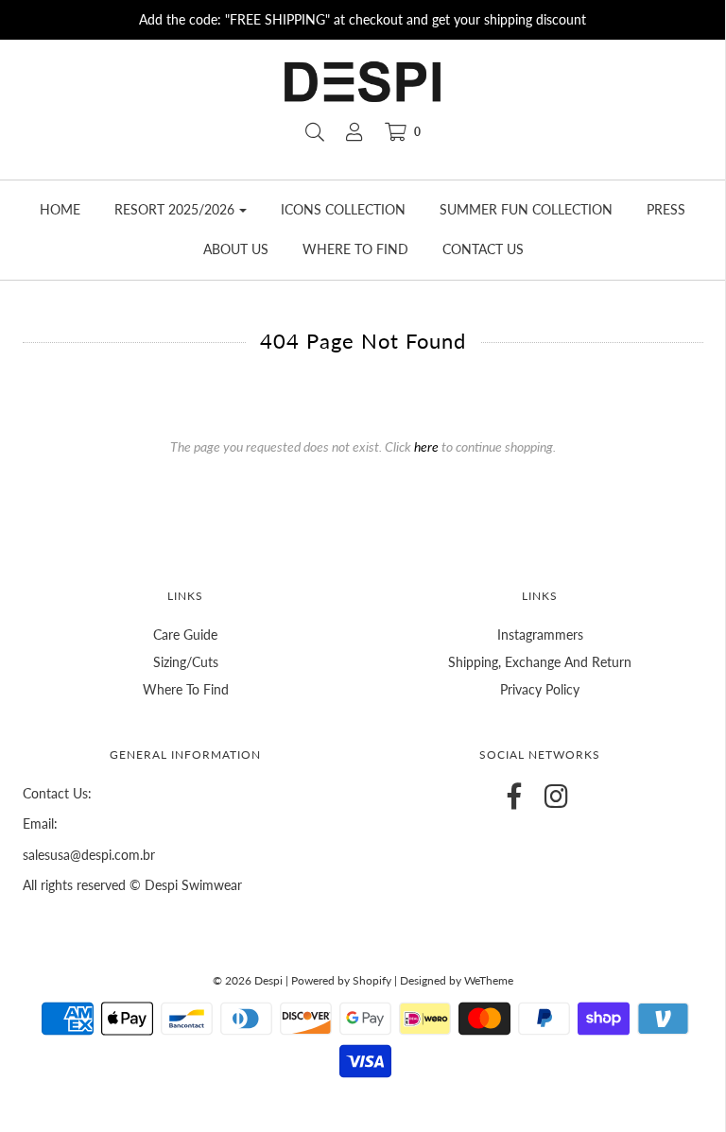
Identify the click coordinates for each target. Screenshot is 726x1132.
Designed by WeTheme (456, 980)
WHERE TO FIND (355, 249)
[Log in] (354, 132)
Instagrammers (540, 634)
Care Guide (185, 634)
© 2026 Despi (249, 980)
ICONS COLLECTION (343, 209)
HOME (60, 209)
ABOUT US (235, 249)
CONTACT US (483, 249)
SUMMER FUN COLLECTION (526, 209)
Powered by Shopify (341, 980)
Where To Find (186, 689)
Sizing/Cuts (185, 662)
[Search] (315, 132)
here (426, 446)
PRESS (666, 209)
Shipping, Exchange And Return (539, 662)
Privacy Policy (539, 689)
